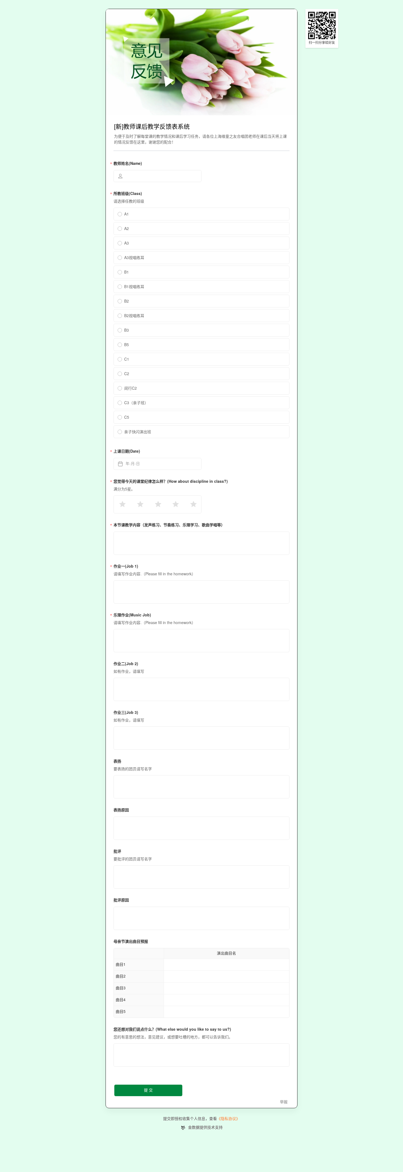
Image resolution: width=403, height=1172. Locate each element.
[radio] (122, 504)
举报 (284, 1102)
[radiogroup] (157, 504)
